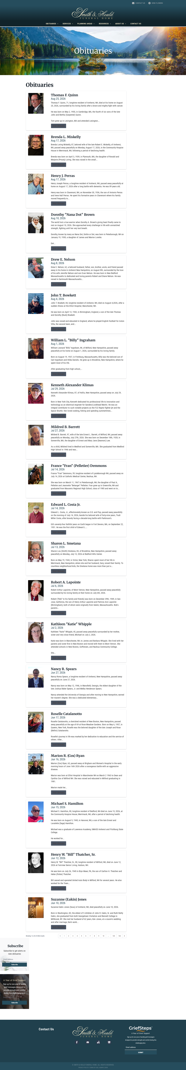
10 (103, 936)
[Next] (124, 936)
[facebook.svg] (77, 1042)
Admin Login (103, 1067)
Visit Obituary (58, 126)
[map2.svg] (98, 1042)
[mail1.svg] (88, 1042)
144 (119, 936)
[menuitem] (52, 24)
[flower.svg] (109, 1042)
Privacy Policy (83, 1067)
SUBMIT (140, 1052)
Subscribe (14, 965)
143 (114, 936)
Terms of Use (93, 1067)
